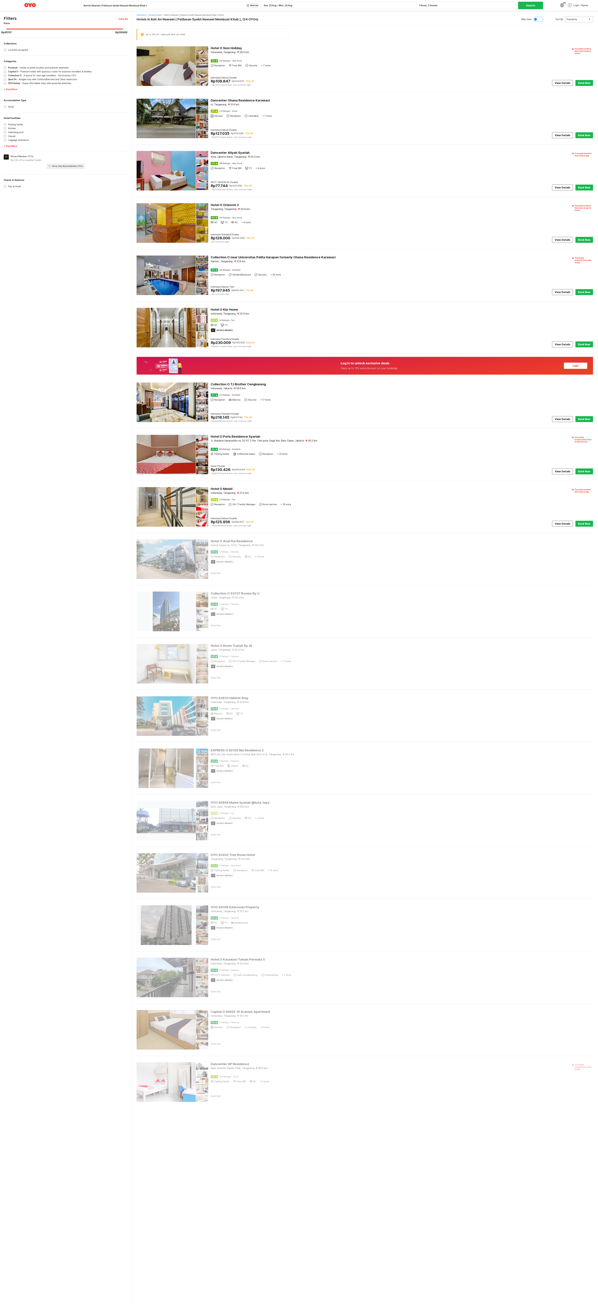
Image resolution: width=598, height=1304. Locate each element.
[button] (123, 18)
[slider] (5, 29)
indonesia (141, 15)
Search (530, 5)
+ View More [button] (10, 89)
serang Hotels (155, 15)
